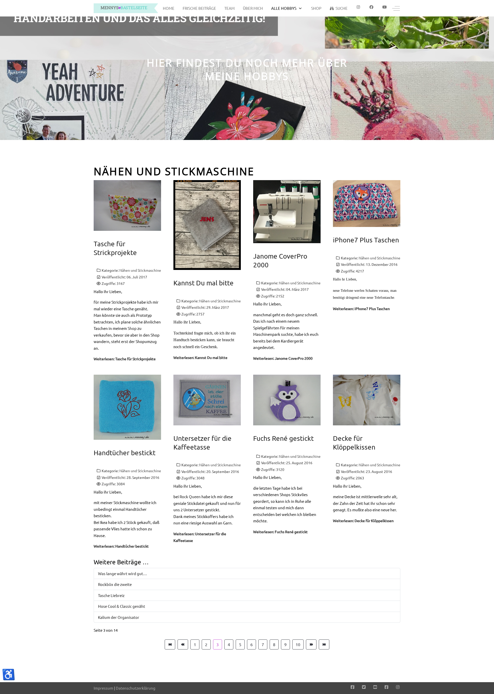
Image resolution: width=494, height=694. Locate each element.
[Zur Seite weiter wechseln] (311, 644)
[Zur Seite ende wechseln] (324, 644)
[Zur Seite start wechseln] (170, 644)
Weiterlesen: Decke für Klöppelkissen (363, 520)
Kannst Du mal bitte (203, 283)
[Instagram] (397, 686)
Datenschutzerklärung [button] (135, 688)
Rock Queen (190, 496)
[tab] (244, 129)
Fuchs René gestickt (283, 438)
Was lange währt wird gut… (122, 573)
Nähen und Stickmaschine (140, 270)
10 (298, 644)
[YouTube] (375, 686)
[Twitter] (363, 686)
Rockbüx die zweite (115, 584)
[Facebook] (371, 7)
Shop (132, 328)
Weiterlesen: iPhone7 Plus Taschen (361, 308)
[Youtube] (384, 7)
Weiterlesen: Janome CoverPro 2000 (283, 358)
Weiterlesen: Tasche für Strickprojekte (125, 358)
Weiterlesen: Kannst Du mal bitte (200, 357)
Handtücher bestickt (124, 453)
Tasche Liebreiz (111, 595)
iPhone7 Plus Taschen (366, 240)
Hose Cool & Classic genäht (121, 606)
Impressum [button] (103, 688)
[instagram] (358, 7)
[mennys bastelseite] (126, 8)
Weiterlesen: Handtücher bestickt (121, 546)
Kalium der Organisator (118, 617)
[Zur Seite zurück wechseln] (183, 644)
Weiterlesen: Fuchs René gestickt (280, 531)
